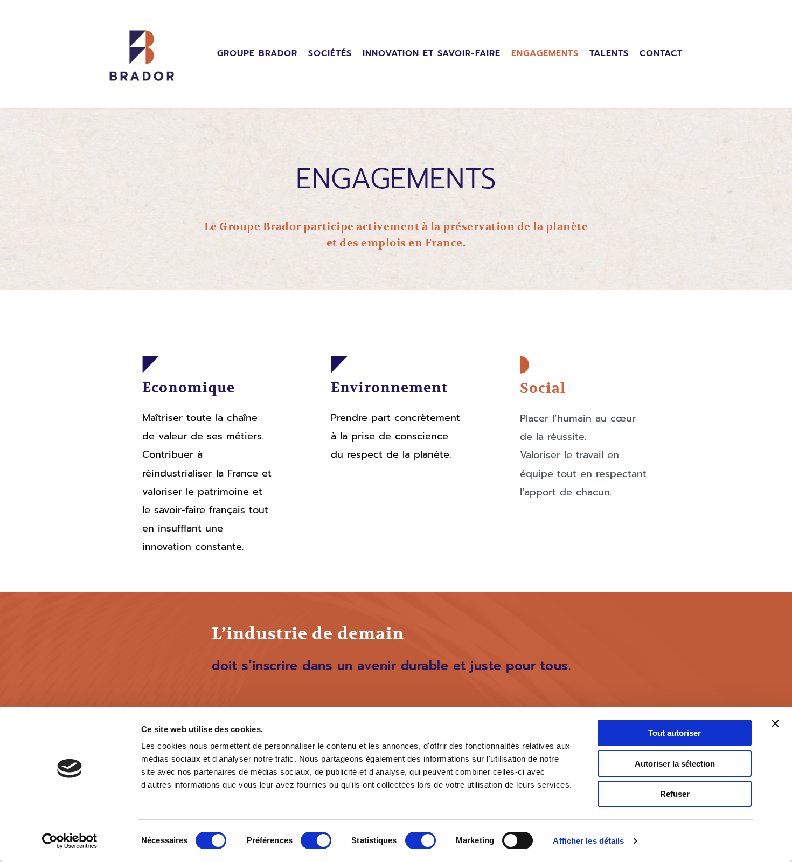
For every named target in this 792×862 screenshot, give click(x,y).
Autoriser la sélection (675, 763)
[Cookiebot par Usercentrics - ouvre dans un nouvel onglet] (70, 841)
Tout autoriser (674, 732)
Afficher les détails (588, 840)
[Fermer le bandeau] (775, 723)
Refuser (675, 793)
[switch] (316, 840)
